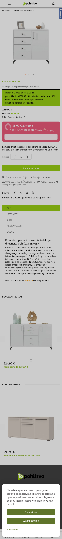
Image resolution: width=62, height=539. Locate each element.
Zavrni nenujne (31, 521)
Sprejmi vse (31, 512)
